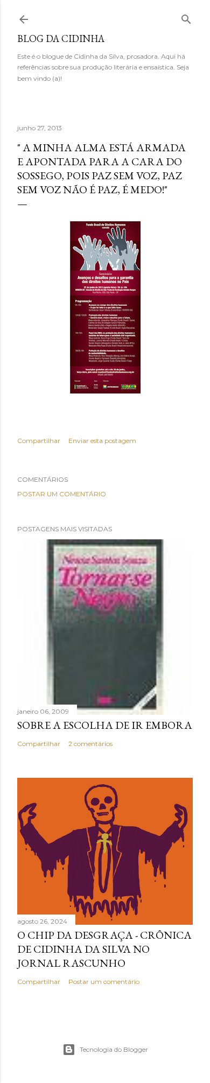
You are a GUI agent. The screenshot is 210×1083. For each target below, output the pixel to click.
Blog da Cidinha (60, 38)
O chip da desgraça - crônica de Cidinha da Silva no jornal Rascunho (104, 949)
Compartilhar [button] (38, 441)
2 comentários (90, 744)
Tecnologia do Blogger (114, 1049)
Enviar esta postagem (102, 441)
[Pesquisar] (186, 16)
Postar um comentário (61, 494)
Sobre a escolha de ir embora (104, 725)
